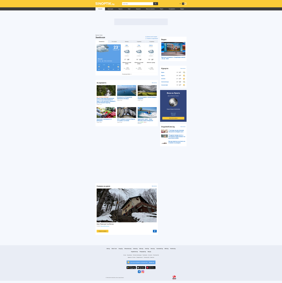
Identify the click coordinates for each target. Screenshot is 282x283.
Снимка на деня (103, 186)
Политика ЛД (156, 255)
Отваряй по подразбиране (152, 38)
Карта (161, 9)
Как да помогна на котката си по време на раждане (176, 142)
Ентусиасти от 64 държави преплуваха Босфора (124, 97)
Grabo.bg (135, 248)
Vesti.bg (147, 248)
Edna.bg (141, 248)
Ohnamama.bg (127, 248)
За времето (172, 9)
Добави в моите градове (152, 36)
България (110, 9)
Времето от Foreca (131, 257)
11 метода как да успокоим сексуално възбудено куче (176, 131)
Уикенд (126, 41)
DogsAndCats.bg (168, 127)
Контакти (150, 255)
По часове (114, 41)
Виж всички (154, 82)
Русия (101, 35)
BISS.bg (166, 248)
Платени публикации (137, 255)
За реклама (129, 255)
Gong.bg (121, 248)
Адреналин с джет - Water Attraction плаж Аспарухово (145, 119)
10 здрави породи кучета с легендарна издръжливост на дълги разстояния (176, 136)
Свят (129, 9)
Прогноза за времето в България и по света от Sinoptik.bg (105, 3)
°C (183, 3)
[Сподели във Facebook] (155, 231)
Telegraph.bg (143, 251)
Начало (100, 9)
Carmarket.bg (159, 248)
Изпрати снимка (102, 231)
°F (185, 3)
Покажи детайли (126, 74)
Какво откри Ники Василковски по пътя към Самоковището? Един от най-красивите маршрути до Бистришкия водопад (106, 100)
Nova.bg (153, 248)
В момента (101, 41)
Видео (182, 9)
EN (180, 3)
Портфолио (144, 255)
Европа (120, 9)
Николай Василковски (105, 226)
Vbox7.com (114, 248)
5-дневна (139, 41)
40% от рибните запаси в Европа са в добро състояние (126, 119)
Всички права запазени (120, 277)
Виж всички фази (173, 118)
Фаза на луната (150, 9)
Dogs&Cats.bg (134, 251)
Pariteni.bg (172, 248)
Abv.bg (108, 248)
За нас (124, 255)
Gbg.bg (149, 251)
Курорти (138, 9)
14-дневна (151, 41)
